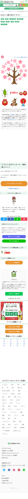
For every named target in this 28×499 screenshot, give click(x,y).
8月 (24, 341)
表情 (9, 406)
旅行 (9, 418)
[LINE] (17, 219)
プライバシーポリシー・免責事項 (9, 455)
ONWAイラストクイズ (7, 482)
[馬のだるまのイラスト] (5, 102)
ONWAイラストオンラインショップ (10, 453)
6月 (10, 341)
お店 (9, 415)
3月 (17, 339)
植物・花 (20, 387)
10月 (11, 343)
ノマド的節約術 (6, 430)
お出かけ (18, 400)
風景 (3, 409)
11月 (17, 343)
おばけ (15, 406)
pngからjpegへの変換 (14, 326)
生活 (3, 424)
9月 (4, 343)
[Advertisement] (14, 40)
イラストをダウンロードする (14, 183)
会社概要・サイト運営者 (7, 450)
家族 (23, 415)
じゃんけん (4, 384)
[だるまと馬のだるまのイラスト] (23, 93)
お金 (3, 396)
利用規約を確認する (14, 8)
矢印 (11, 403)
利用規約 (12, 114)
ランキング (4, 393)
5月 (4, 341)
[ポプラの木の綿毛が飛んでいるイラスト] (5, 93)
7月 (17, 341)
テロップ (4, 412)
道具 (19, 393)
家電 (15, 427)
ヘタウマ (16, 424)
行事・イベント (17, 396)
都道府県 (22, 427)
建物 (3, 415)
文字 (15, 418)
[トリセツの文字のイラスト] (14, 93)
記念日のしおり (17, 430)
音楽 (14, 421)
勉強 (19, 390)
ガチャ (24, 5)
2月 (10, 339)
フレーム (10, 409)
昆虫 (13, 387)
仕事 (3, 406)
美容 (20, 421)
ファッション (13, 412)
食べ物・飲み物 (6, 390)
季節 (9, 396)
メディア (16, 415)
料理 (9, 424)
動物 (24, 384)
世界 (12, 384)
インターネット (6, 421)
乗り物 (12, 393)
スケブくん (4, 433)
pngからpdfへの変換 (14, 331)
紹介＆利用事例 (5, 478)
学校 (3, 418)
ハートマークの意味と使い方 (20, 57)
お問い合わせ (5, 457)
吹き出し (4, 400)
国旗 (21, 412)
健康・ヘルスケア (6, 427)
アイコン (18, 403)
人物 (18, 384)
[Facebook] (10, 219)
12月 (24, 343)
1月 (4, 339)
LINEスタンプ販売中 (14, 293)
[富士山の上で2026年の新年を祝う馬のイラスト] (23, 102)
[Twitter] (4, 219)
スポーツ (23, 406)
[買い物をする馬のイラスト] (14, 102)
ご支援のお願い (5, 480)
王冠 (11, 400)
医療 (23, 424)
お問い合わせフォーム (11, 119)
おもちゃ (4, 403)
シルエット (18, 409)
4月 (24, 339)
